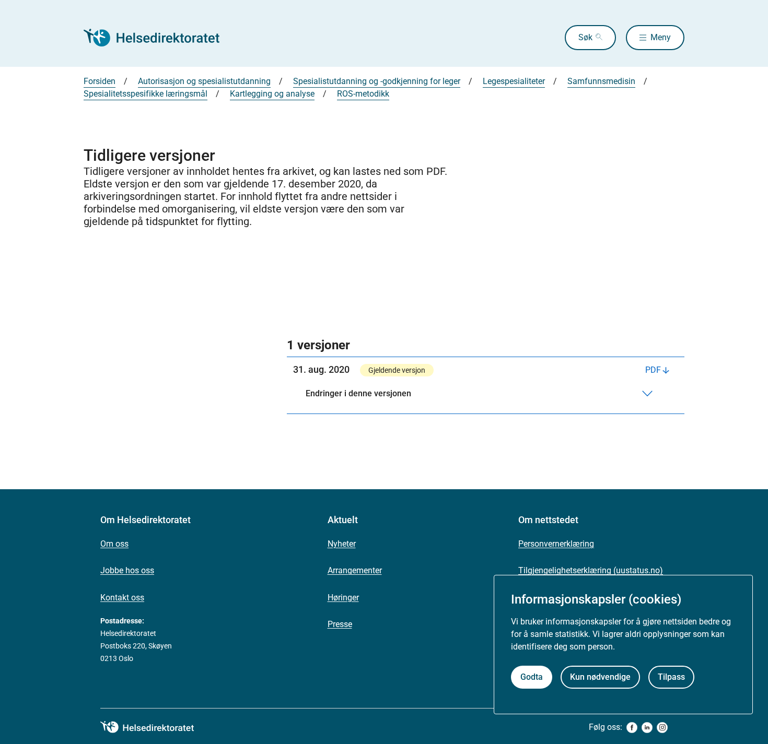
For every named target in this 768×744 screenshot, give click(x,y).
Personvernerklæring (556, 544)
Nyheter (342, 544)
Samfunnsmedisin (601, 81)
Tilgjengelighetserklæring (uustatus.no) (590, 570)
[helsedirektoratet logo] (154, 727)
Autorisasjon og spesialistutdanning (204, 81)
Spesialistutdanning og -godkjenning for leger (376, 81)
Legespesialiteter (514, 81)
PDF (653, 370)
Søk (585, 37)
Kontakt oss (122, 598)
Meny (660, 37)
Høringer (343, 598)
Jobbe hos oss (127, 570)
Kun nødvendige (600, 677)
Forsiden (99, 81)
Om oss (114, 544)
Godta (531, 677)
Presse (340, 624)
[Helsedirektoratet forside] (159, 37)
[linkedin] (647, 727)
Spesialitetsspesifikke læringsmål (145, 94)
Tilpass (671, 677)
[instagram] (662, 727)
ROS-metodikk (363, 94)
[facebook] (631, 727)
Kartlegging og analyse (272, 94)
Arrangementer (355, 570)
